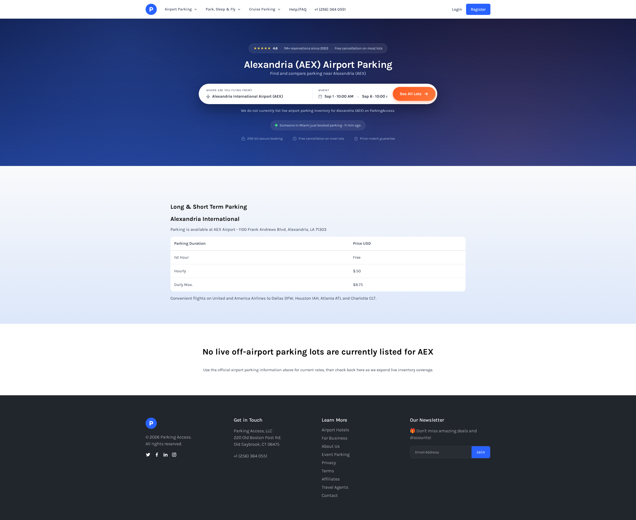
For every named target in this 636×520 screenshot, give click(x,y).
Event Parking (336, 454)
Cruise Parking (262, 9)
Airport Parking (178, 9)
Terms (328, 471)
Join (481, 452)
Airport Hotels (335, 430)
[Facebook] (156, 454)
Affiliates (331, 479)
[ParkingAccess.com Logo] (151, 9)
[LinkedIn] (165, 454)
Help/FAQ (298, 9)
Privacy (329, 462)
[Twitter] (148, 454)
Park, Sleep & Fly (220, 9)
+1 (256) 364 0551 (330, 9)
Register (478, 9)
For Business (334, 438)
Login (457, 9)
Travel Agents (335, 487)
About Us (331, 446)
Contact (330, 495)
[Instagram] (174, 454)
